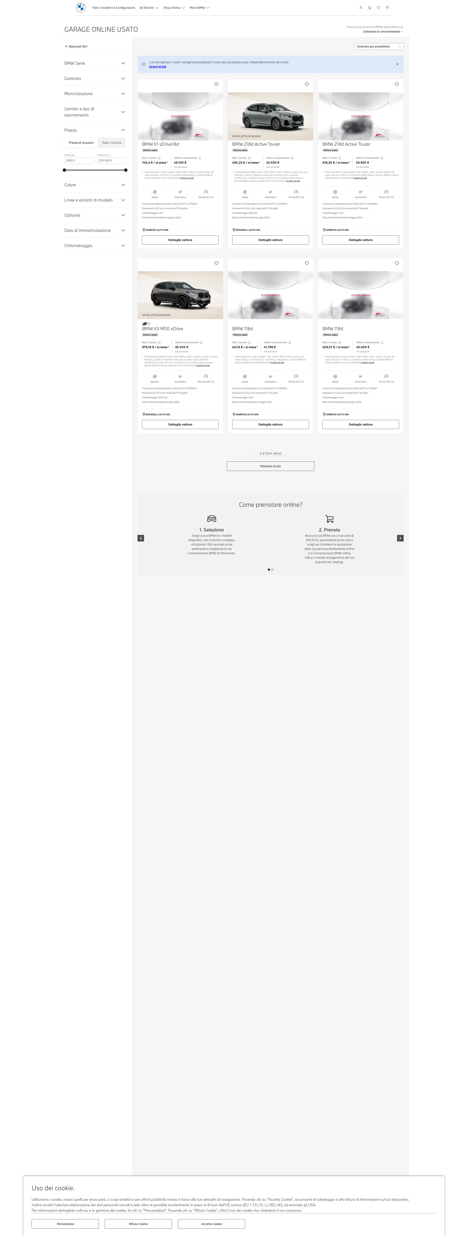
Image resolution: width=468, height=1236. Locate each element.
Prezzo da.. (70, 155)
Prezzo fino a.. (104, 155)
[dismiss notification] (397, 64)
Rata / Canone (111, 142)
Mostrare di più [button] (270, 466)
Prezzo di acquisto (81, 142)
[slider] (64, 170)
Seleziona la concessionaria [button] (381, 31)
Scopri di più (157, 66)
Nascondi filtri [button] (78, 46)
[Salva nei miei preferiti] (216, 84)
